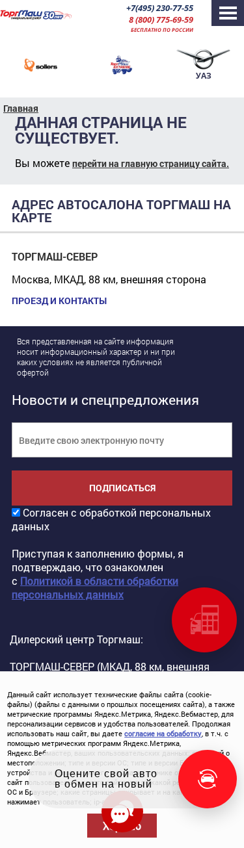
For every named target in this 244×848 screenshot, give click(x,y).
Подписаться (122, 488)
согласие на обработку (163, 733)
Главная (20, 108)
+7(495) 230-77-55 (159, 8)
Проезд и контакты (59, 300)
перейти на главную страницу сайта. (150, 163)
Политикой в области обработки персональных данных (95, 587)
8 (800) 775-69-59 (161, 19)
